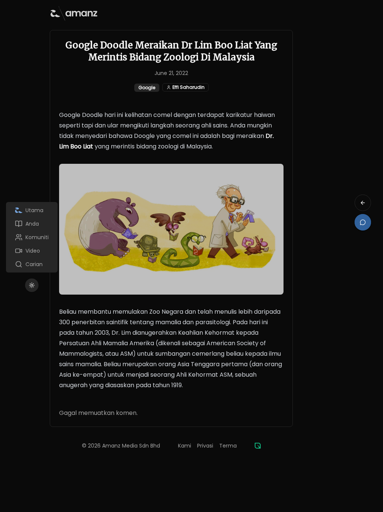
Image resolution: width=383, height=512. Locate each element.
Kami (184, 445)
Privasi (205, 445)
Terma (228, 445)
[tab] (31, 210)
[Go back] (363, 203)
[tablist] (32, 237)
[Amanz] (258, 446)
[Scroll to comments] (363, 222)
